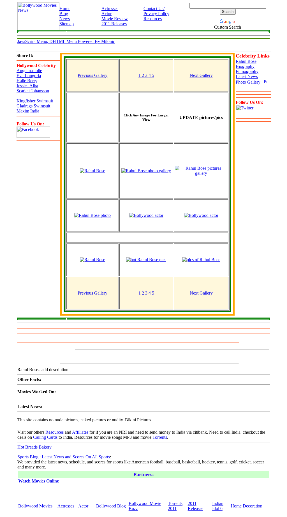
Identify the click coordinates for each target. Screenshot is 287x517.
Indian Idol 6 (217, 506)
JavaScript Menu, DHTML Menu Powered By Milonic (66, 41)
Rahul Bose (246, 61)
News (64, 18)
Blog (63, 13)
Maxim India (28, 111)
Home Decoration (246, 506)
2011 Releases (114, 23)
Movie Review (114, 18)
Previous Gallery (92, 75)
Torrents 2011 (175, 506)
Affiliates (80, 432)
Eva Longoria (29, 75)
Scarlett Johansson (33, 90)
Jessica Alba (27, 85)
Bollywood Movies (35, 506)
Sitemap (66, 23)
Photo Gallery (248, 82)
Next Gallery (201, 75)
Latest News (247, 76)
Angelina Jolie (29, 70)
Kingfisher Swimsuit (35, 100)
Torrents (159, 437)
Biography (245, 66)
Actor (106, 13)
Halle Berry (27, 80)
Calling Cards (45, 437)
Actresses (109, 8)
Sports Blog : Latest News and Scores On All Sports (63, 456)
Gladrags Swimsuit (33, 106)
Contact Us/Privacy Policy (156, 11)
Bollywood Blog (111, 506)
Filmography (247, 71)
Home (64, 8)
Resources (153, 18)
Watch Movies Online (38, 481)
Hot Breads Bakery (34, 447)
